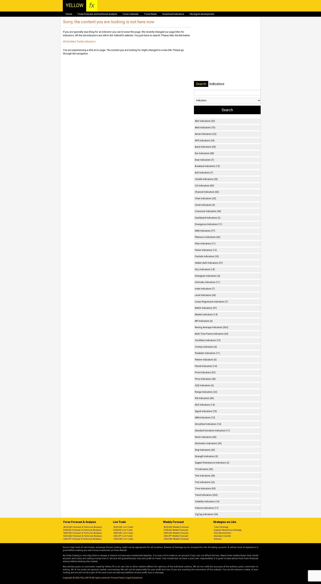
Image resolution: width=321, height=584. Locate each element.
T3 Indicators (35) (204, 469)
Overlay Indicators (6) (206, 347)
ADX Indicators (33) (205, 121)
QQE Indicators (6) (204, 385)
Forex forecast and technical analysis (97, 14)
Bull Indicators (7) (204, 172)
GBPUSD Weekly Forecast (176, 533)
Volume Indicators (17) (206, 508)
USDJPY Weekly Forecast (176, 536)
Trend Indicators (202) (206, 495)
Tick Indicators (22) (205, 482)
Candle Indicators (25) (206, 179)
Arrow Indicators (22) (205, 134)
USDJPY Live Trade (123, 536)
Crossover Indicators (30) (208, 211)
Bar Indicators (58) (204, 153)
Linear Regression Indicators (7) (211, 301)
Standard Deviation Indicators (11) (212, 430)
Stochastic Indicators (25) (208, 443)
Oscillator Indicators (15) (208, 340)
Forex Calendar (131, 14)
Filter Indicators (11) (205, 243)
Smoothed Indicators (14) (208, 424)
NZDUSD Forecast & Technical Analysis (82, 536)
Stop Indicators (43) (205, 450)
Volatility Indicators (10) (207, 501)
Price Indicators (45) (205, 379)
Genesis (218, 539)
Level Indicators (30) (205, 295)
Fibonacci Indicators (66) (207, 237)
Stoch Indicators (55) (205, 437)
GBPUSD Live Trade (123, 533)
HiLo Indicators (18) (205, 269)
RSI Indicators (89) (204, 398)
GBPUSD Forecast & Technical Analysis (82, 533)
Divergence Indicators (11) (208, 224)
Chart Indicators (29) (205, 198)
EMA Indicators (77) (205, 231)
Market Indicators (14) (206, 314)
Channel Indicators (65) (207, 192)
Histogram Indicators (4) (207, 276)
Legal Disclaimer (134, 577)
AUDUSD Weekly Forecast (176, 527)
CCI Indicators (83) (204, 185)
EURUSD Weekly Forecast (176, 530)
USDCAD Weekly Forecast (176, 539)
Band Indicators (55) (205, 147)
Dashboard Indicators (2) (207, 218)
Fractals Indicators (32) (207, 256)
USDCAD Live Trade (123, 539)
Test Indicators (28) (205, 475)
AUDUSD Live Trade (123, 527)
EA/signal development (202, 14)
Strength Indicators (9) (206, 456)
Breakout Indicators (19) (207, 166)
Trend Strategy (221, 527)
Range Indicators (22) (206, 392)
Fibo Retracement (222, 533)
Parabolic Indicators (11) (207, 353)
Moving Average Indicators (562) (211, 327)
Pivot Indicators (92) (205, 372)
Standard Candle (222, 536)
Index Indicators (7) (205, 288)
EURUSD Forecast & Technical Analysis (82, 530)
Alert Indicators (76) (205, 127)
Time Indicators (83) (205, 488)
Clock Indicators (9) (205, 205)
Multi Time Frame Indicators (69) (211, 334)
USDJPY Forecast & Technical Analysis (82, 539)
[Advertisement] (227, 48)
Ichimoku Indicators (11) (207, 282)
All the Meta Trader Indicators (79, 41)
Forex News (150, 14)
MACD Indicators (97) (206, 308)
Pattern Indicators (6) (206, 359)
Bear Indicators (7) (204, 160)
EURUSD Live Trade (123, 530)
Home (69, 14)
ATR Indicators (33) (205, 140)
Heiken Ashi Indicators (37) (209, 263)
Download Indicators (173, 14)
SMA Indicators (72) (205, 417)
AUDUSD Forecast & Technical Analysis (82, 527)
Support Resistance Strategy (227, 530)
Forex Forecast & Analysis (79, 522)
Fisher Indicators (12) (206, 250)
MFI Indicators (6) (204, 321)
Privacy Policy (117, 577)
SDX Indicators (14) (205, 405)
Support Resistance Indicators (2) (212, 462)
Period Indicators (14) (206, 366)
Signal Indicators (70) (206, 411)
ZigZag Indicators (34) (206, 514)
